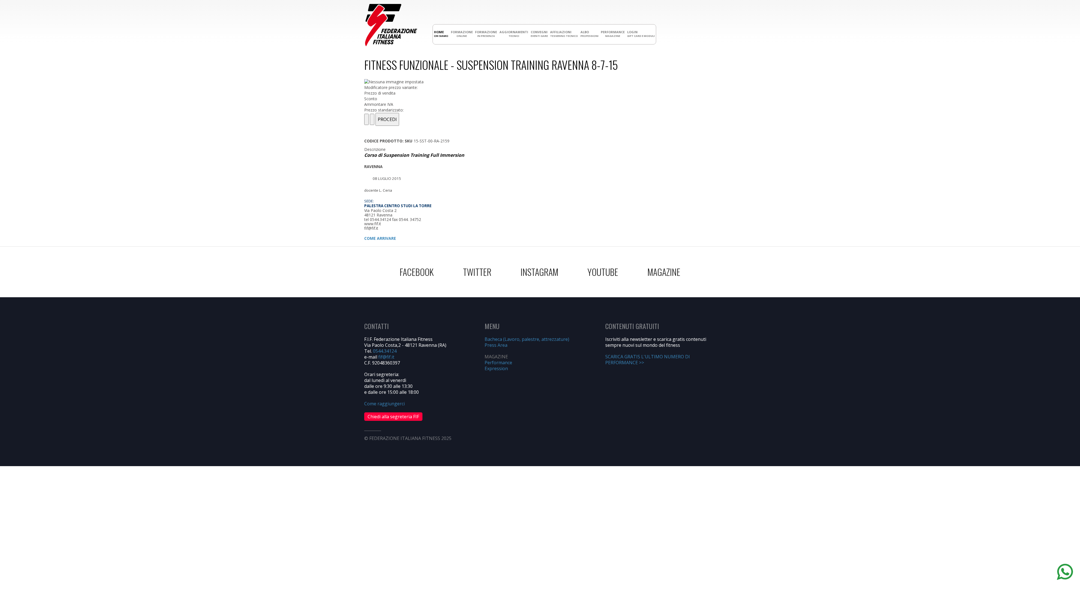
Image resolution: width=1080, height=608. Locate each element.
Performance (498, 362)
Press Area (496, 345)
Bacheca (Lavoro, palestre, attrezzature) (527, 339)
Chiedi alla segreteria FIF (393, 416)
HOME (441, 34)
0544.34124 (385, 351)
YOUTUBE (603, 271)
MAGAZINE (663, 271)
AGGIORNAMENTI (514, 34)
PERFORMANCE (613, 34)
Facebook (417, 271)
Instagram (539, 271)
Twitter (477, 271)
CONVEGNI (539, 34)
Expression (496, 368)
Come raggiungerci (384, 404)
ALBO (589, 34)
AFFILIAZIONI (564, 34)
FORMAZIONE (462, 34)
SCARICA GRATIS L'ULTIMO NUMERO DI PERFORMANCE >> (647, 360)
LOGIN (641, 34)
